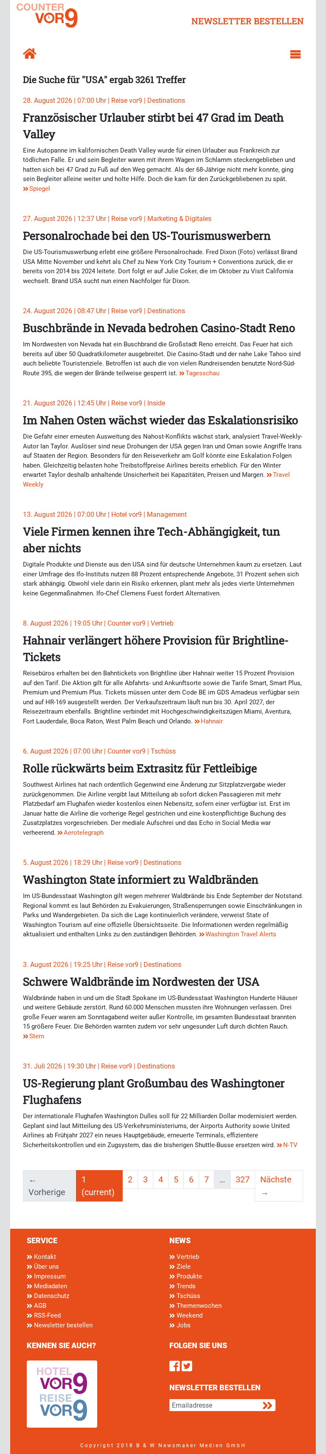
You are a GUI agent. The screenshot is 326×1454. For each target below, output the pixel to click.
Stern (36, 1036)
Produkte (188, 1276)
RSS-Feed (46, 1315)
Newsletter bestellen (62, 1325)
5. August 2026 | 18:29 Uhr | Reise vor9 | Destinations (102, 863)
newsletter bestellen (247, 20)
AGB (39, 1305)
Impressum (49, 1276)
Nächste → (276, 1185)
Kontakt (44, 1257)
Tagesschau (202, 373)
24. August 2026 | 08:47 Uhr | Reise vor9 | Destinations (104, 311)
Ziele (183, 1266)
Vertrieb (187, 1257)
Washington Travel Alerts (240, 934)
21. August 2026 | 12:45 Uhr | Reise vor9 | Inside (94, 403)
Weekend (188, 1315)
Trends (185, 1286)
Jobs (183, 1325)
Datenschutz (50, 1296)
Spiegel (39, 189)
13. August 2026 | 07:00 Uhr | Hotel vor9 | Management (105, 514)
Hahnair (212, 721)
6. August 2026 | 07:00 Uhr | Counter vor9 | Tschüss (99, 751)
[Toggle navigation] (295, 54)
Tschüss (187, 1296)
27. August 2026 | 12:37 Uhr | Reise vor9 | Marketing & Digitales (117, 219)
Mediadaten (49, 1286)
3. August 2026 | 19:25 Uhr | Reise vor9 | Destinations (102, 965)
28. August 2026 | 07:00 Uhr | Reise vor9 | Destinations (104, 100)
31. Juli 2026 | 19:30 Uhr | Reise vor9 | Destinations (99, 1066)
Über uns (45, 1266)
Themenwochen (198, 1305)
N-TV (290, 1145)
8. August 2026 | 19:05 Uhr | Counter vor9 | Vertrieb (98, 623)
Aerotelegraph (84, 832)
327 (243, 1179)
